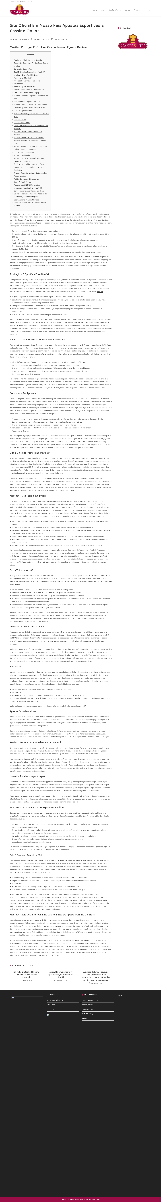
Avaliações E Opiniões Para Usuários (28, 60)
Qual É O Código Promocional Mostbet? (29, 72)
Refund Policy (87, 1014)
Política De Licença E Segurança (26, 179)
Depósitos (18, 170)
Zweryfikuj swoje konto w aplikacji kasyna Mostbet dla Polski (61, 975)
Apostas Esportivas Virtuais (24, 87)
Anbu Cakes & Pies (21, 39)
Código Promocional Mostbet (25, 152)
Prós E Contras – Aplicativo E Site (27, 101)
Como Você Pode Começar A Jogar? (27, 93)
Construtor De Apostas (23, 69)
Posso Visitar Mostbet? (22, 78)
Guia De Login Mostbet (23, 110)
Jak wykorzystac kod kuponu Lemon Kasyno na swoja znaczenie (26, 975)
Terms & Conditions (90, 1000)
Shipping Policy (88, 1009)
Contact (85, 1018)
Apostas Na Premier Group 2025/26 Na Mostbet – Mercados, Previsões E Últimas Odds (30, 140)
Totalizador (18, 84)
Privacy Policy (87, 1005)
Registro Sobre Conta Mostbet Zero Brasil (30, 90)
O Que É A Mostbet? (22, 122)
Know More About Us (55, 1000)
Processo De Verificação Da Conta (27, 81)
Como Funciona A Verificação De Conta (29, 191)
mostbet (100, 291)
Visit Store (51, 1005)
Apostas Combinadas (22, 155)
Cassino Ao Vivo (20, 119)
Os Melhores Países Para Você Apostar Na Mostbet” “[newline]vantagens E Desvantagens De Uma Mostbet (30, 197)
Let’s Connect (52, 1009)
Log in (120, 995)
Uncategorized (61, 39)
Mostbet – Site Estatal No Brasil (26, 75)
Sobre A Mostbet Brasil (23, 182)
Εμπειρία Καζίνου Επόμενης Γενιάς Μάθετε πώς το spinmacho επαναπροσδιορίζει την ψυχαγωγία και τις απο (95, 976)
